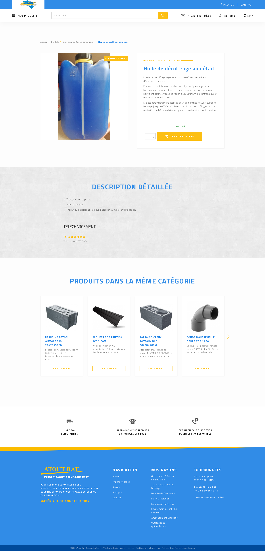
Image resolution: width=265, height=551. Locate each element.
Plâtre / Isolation (160, 498)
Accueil (116, 476)
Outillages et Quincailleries (158, 524)
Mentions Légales (127, 548)
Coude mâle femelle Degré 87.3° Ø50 (201, 339)
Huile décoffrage (74, 236)
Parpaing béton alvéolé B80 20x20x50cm (56, 341)
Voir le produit (61, 368)
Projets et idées (199, 15)
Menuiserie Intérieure (163, 504)
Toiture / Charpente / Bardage (162, 486)
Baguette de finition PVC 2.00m (107, 339)
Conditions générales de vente (147, 548)
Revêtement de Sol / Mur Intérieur (165, 510)
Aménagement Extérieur (164, 517)
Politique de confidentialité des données (178, 548)
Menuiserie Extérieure (163, 493)
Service (229, 15)
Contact (246, 4)
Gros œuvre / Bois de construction (161, 60)
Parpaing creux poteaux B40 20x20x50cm (151, 341)
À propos (227, 4)
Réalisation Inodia (111, 548)
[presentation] (36, 337)
